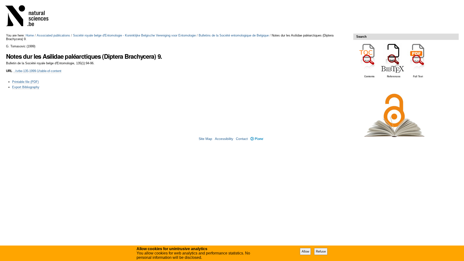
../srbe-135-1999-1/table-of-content (37, 71)
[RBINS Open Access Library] (30, 16)
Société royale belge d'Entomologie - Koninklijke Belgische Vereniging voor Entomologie (134, 35)
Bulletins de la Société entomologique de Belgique (234, 35)
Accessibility (224, 139)
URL (9, 71)
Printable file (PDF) (25, 82)
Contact (242, 139)
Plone (257, 139)
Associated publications (53, 35)
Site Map (205, 139)
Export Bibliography (25, 87)
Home (30, 35)
